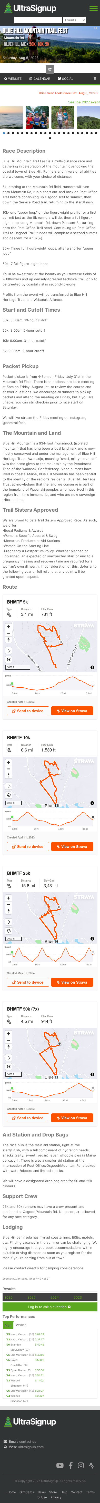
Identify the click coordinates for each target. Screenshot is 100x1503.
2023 (78, 1297)
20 (92, 133)
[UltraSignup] (30, 7)
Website (14, 79)
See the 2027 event (84, 102)
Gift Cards (26, 1492)
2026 (8, 1297)
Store (53, 1492)
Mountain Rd (14, 38)
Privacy (56, 1497)
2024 (55, 1297)
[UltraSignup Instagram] (81, 1465)
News (41, 1492)
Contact (76, 1492)
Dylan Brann (18, 1370)
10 (45, 133)
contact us (27, 1441)
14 (64, 133)
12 (55, 133)
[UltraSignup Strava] (91, 1465)
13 (59, 133)
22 (50, 138)
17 (78, 133)
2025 (31, 1297)
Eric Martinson (19, 1354)
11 (50, 133)
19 (87, 133)
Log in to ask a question (48, 1307)
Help (64, 1492)
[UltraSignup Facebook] (71, 1465)
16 (73, 133)
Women (21, 1325)
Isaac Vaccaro (19, 1334)
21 (96, 133)
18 (82, 133)
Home (11, 1492)
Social (67, 79)
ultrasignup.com (31, 1447)
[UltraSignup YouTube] (60, 1465)
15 (68, 133)
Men (8, 1325)
